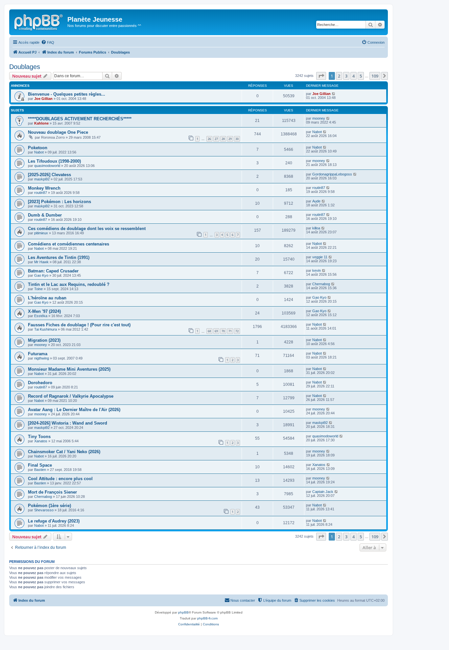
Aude (316, 201)
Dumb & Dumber (45, 215)
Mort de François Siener (52, 492)
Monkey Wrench (44, 188)
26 (209, 139)
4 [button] (353, 76)
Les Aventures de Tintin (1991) (58, 257)
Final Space (40, 465)
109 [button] (374, 76)
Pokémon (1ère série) (49, 505)
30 (237, 139)
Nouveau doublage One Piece (58, 132)
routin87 (40, 193)
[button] (321, 76)
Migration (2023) (44, 340)
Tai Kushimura (45, 329)
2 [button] (339, 76)
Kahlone (41, 123)
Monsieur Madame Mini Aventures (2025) (69, 369)
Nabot (317, 132)
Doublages (24, 66)
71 (230, 331)
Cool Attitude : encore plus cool (60, 478)
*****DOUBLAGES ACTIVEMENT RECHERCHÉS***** (79, 118)
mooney (318, 118)
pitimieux (41, 233)
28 (223, 139)
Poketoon (37, 147)
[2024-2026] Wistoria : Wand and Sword (67, 423)
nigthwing (41, 358)
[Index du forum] (39, 21)
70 (223, 331)
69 (216, 331)
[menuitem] (47, 42)
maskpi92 (42, 179)
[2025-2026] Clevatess (49, 174)
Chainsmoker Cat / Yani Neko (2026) (64, 451)
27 (216, 139)
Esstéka (40, 316)
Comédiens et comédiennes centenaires (68, 244)
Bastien (40, 470)
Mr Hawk (41, 262)
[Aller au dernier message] (334, 94)
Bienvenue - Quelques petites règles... (66, 94)
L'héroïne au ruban (47, 297)
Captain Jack (322, 492)
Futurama (37, 353)
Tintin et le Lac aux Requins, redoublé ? (68, 284)
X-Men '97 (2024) (44, 311)
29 (230, 139)
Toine (38, 289)
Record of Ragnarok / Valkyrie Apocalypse (70, 396)
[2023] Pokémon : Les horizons (59, 201)
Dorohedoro (40, 382)
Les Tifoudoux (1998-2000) (54, 161)
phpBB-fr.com (207, 618)
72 (237, 331)
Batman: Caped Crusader (53, 270)
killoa (316, 228)
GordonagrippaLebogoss (332, 174)
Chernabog (321, 284)
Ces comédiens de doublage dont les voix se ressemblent (87, 228)
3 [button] (346, 76)
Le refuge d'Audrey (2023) (54, 521)
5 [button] (361, 76)
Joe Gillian (43, 99)
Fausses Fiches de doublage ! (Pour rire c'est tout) (79, 324)
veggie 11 (319, 257)
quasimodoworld (47, 166)
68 (209, 331)
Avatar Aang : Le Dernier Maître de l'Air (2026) (74, 409)
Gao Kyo (41, 275)
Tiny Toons (39, 436)
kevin (316, 270)
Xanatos (40, 441)
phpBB (183, 612)
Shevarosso (44, 510)
